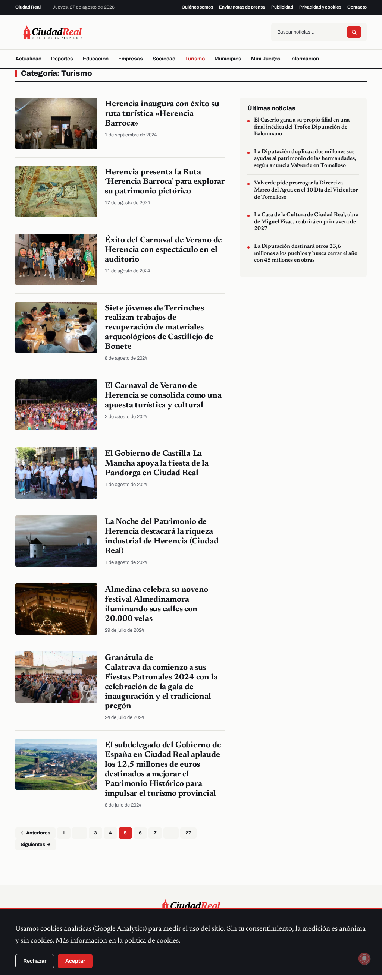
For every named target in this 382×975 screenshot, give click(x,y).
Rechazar (34, 961)
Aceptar (75, 961)
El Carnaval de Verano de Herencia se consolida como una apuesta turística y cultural (163, 396)
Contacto (357, 7)
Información (304, 58)
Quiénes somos (197, 7)
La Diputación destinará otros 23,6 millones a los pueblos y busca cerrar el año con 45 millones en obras (305, 253)
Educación (96, 58)
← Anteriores (35, 833)
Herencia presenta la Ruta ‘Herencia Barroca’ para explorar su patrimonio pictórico (165, 182)
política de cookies (151, 940)
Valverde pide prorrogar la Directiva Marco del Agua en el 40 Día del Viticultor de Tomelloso (306, 190)
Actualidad (28, 58)
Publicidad (282, 7)
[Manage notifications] (364, 959)
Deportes (62, 58)
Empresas (130, 58)
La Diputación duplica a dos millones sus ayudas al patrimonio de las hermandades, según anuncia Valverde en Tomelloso (305, 158)
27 (188, 833)
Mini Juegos (266, 58)
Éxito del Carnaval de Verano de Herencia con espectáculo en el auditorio (163, 250)
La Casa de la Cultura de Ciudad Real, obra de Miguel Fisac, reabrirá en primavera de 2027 (306, 221)
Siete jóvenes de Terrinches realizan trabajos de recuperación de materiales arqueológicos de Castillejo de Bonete (159, 328)
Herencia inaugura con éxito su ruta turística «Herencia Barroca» (162, 114)
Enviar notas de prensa (242, 7)
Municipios (228, 58)
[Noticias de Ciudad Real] (52, 32)
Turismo (195, 58)
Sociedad (164, 58)
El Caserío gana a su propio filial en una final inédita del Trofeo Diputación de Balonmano (302, 127)
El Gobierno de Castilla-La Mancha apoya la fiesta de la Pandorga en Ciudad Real (157, 463)
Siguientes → (36, 844)
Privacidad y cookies (320, 7)
